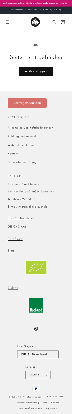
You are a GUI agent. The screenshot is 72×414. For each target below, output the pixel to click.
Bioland (13, 287)
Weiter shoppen (36, 71)
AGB (45, 403)
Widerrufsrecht (55, 397)
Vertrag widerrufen (27, 103)
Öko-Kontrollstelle (20, 218)
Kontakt (13, 153)
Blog (11, 250)
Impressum (51, 408)
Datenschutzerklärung (22, 162)
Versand (55, 403)
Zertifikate (15, 239)
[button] (7, 22)
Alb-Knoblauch (26, 397)
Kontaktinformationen (30, 408)
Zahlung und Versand (22, 136)
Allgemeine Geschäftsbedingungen (30, 127)
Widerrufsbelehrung (21, 145)
